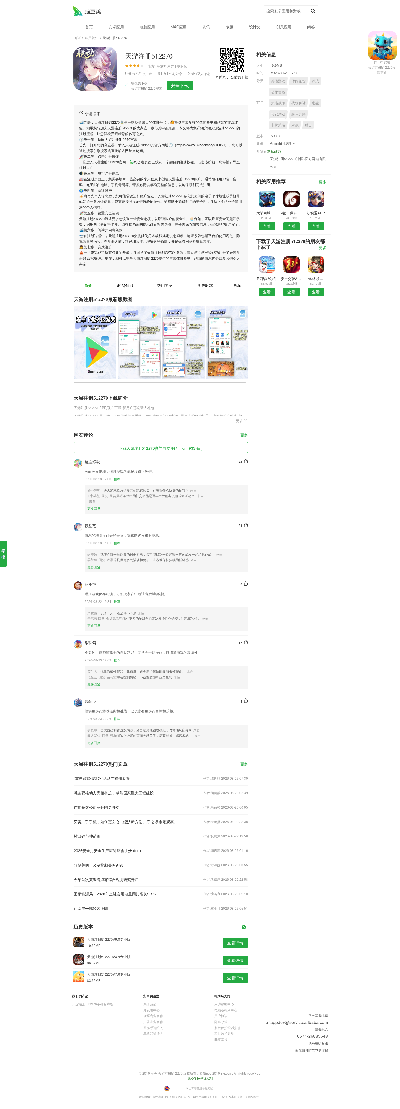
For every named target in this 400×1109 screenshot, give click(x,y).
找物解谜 (298, 102)
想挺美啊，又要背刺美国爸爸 (98, 865)
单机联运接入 (153, 1033)
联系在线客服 (318, 1043)
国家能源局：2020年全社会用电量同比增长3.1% (115, 894)
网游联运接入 (153, 1027)
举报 (3, 554)
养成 (315, 80)
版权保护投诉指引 (227, 1027)
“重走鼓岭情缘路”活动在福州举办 (102, 778)
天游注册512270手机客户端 (92, 1004)
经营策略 (298, 114)
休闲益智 (298, 80)
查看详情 (235, 943)
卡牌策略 (278, 124)
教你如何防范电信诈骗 (311, 1050)
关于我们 (149, 1004)
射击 (308, 124)
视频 (237, 285)
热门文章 (165, 285)
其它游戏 (278, 114)
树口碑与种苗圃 (87, 836)
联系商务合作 (153, 1015)
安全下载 (180, 85)
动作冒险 (278, 92)
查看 (267, 226)
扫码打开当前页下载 (232, 77)
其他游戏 (278, 80)
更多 (244, 435)
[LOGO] (87, 11)
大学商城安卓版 (266, 212)
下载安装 (180, 65)
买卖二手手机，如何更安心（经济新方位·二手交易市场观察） (126, 821)
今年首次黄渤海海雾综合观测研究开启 (106, 879)
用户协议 (220, 1015)
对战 (295, 124)
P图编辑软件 (267, 278)
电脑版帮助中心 (225, 1010)
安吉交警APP (291, 278)
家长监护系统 (224, 1033)
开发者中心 (151, 1010)
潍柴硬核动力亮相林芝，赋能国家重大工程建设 (114, 792)
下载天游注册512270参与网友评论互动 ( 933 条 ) (161, 448)
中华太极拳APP (316, 278)
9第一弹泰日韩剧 (291, 212)
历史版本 (205, 285)
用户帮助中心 (224, 1004)
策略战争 (278, 102)
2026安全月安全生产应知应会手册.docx (107, 850)
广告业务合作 (153, 1021)
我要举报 (220, 1039)
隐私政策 (274, 151)
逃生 (315, 102)
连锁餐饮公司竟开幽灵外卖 (96, 807)
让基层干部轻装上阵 (91, 908)
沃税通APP (316, 212)
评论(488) (124, 285)
